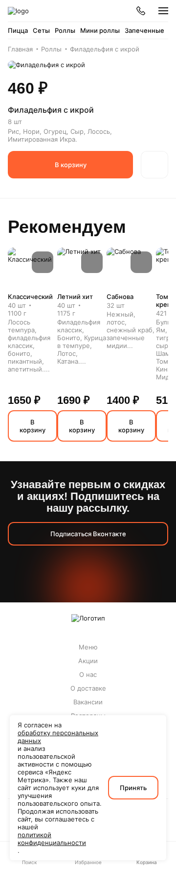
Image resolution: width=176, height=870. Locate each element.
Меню (88, 647)
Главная (20, 49)
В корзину (71, 165)
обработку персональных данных (58, 737)
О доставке (88, 688)
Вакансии (88, 702)
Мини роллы (100, 30)
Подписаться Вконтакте (88, 534)
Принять (133, 788)
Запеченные (144, 30)
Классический (30, 296)
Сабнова (120, 296)
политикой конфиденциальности (52, 838)
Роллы (65, 30)
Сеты (41, 30)
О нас (88, 674)
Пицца (18, 30)
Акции (88, 661)
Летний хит (75, 296)
